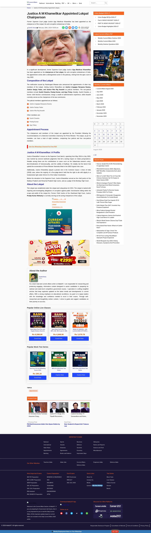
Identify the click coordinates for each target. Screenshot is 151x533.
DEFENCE (50, 488)
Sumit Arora (32, 27)
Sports (62, 442)
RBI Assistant (31, 491)
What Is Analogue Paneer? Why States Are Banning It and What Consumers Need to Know (109, 185)
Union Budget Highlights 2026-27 (108, 26)
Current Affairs (81, 462)
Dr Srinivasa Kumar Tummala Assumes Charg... (38, 415)
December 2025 (102, 113)
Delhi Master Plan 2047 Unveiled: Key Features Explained (108, 206)
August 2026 (105, 88)
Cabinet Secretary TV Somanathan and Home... (79, 415)
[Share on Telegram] (66, 27)
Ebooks (109, 485)
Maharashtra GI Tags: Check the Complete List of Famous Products (107, 231)
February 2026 (101, 107)
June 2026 (100, 95)
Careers (94, 485)
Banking (57, 3)
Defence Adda (81, 465)
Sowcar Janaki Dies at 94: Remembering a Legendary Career (109, 165)
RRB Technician (71, 477)
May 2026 (100, 98)
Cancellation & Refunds (118, 525)
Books (108, 488)
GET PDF (115, 531)
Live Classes (110, 480)
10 (95, 134)
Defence (79, 444)
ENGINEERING (51, 491)
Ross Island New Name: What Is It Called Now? (109, 226)
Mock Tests (110, 477)
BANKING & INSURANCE (54, 477)
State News (47, 447)
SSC (48, 480)
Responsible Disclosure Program (100, 525)
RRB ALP (69, 480)
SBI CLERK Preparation (34, 480)
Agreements (63, 450)
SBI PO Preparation (33, 477)
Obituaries (96, 442)
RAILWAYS (50, 482)
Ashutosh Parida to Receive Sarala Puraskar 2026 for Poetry (108, 191)
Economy (79, 450)
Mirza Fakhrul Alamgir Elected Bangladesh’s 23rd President (106, 211)
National (42, 3)
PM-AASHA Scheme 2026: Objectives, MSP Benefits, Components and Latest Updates (109, 171)
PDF (63, 3)
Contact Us (90, 480)
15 (116, 134)
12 (103, 134)
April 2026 (100, 101)
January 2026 (101, 110)
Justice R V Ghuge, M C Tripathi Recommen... (57, 415)
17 (95, 138)
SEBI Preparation (32, 482)
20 (108, 138)
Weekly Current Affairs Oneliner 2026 (109, 38)
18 (99, 138)
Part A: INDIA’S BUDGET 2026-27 (108, 20)
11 (99, 134)
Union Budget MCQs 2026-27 (107, 17)
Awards (62, 444)
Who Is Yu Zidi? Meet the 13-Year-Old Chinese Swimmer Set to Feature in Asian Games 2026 (108, 178)
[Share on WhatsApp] (63, 27)
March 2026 (100, 104)
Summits (79, 447)
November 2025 (102, 116)
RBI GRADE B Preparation (34, 494)
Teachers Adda (48, 462)
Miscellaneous (97, 450)
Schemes (63, 447)
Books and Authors (65, 453)
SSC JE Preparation (33, 485)
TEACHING (50, 485)
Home (29, 8)
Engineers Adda (98, 462)
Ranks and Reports (99, 444)
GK (68, 3)
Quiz (80, 3)
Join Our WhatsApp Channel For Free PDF (43, 146)
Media (88, 482)
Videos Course (111, 482)
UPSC (48, 494)
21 (112, 138)
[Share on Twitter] (76, 27)
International (50, 3)
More (74, 3)
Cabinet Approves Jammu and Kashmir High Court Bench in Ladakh (109, 216)
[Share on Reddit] (69, 27)
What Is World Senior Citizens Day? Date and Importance (109, 221)
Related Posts (32, 398)
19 (103, 138)
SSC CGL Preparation (33, 488)
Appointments (33, 390)
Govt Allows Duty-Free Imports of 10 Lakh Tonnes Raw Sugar (108, 201)
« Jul (94, 155)
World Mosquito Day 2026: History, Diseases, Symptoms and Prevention (108, 242)
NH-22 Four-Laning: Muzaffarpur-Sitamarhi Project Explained (107, 237)
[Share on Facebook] (73, 27)
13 (108, 134)
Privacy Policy (145, 525)
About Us (89, 477)
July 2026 (100, 92)
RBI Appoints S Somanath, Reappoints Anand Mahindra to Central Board (109, 196)
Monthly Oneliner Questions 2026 (108, 44)
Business (79, 442)
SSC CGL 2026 (71, 482)
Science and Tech (98, 447)
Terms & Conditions (133, 525)
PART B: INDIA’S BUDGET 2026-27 (109, 23)
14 (112, 134)
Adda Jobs (63, 462)
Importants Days (81, 453)
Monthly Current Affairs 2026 (106, 41)
